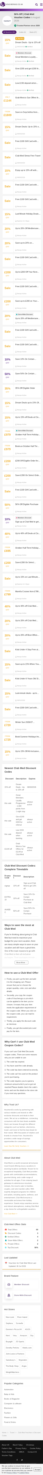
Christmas (30, 1445)
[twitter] (22, 1460)
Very (15, 1335)
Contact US (32, 1452)
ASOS (27, 1329)
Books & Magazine (12, 1399)
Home (4, 1432)
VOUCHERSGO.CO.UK (14, 4)
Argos (24, 1366)
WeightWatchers (12, 1372)
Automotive (8, 1389)
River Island (22, 1317)
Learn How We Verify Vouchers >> (16, 1146)
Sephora (9, 1323)
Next (8, 1335)
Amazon (23, 1335)
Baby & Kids (9, 1394)
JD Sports (20, 1342)
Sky (31, 1335)
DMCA (21, 1452)
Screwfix (19, 1323)
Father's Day (7, 1448)
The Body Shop (12, 1366)
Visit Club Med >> (10, 1214)
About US (5, 1445)
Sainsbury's (10, 1360)
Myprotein (23, 1360)
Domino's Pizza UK (14, 1329)
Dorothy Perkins (12, 1348)
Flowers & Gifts (10, 1417)
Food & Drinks (10, 1422)
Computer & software (13, 1403)
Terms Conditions (9, 1452)
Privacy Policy (21, 1448)
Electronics (8, 1408)
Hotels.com (27, 1348)
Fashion (7, 1413)
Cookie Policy (35, 1448)
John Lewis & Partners (15, 1354)
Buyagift (9, 1342)
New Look (10, 1317)
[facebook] (17, 1460)
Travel (12, 1432)
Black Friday (18, 1445)
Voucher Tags (7, 1455)
